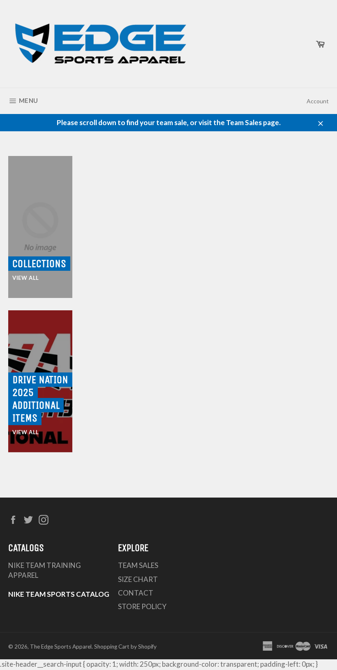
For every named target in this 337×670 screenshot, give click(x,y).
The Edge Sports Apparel (61, 646)
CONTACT (135, 593)
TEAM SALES (138, 565)
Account (318, 101)
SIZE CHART (138, 579)
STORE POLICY (142, 606)
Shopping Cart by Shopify (125, 646)
